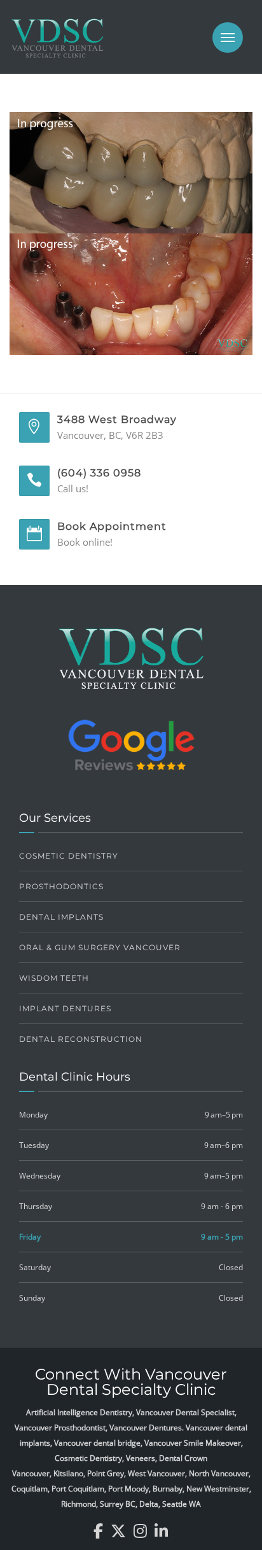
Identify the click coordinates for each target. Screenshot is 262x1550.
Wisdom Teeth (54, 978)
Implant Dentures (65, 1008)
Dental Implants (61, 917)
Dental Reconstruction (80, 1039)
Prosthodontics (61, 886)
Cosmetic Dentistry (68, 856)
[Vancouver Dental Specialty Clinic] (57, 44)
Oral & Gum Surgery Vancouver (100, 947)
